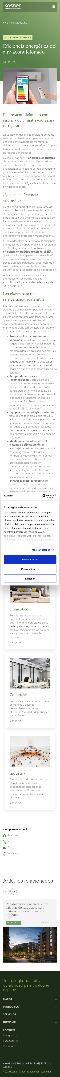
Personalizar (28, 569)
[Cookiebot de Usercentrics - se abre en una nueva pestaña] (42, 496)
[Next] (13, 891)
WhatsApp (13, 854)
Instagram (8, 1036)
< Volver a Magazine (15, 23)
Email (10, 848)
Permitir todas (30, 559)
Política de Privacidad (28, 1064)
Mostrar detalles (41, 549)
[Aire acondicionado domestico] (30, 587)
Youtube (8, 1046)
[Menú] (53, 6)
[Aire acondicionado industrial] (30, 751)
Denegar (30, 578)
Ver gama (15, 642)
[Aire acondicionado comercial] (30, 673)
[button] (30, 999)
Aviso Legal (9, 1064)
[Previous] (6, 891)
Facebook (13, 836)
